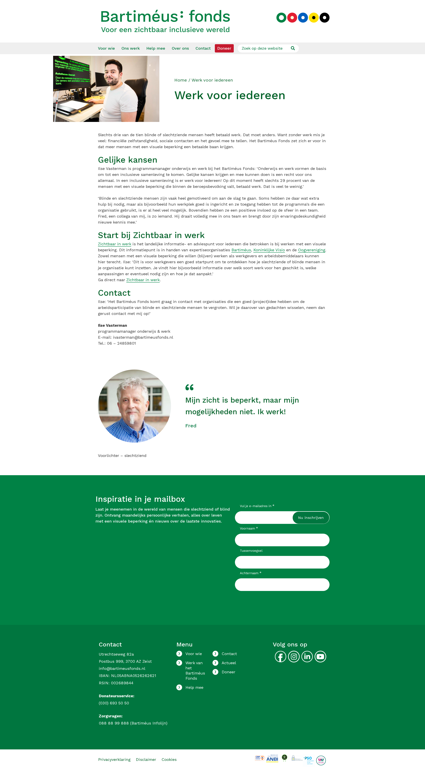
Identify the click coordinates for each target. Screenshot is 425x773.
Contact (203, 48)
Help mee (155, 48)
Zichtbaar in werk (114, 244)
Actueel (229, 663)
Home (180, 80)
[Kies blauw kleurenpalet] (303, 18)
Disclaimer (146, 759)
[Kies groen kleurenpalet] (281, 18)
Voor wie (106, 48)
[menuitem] (106, 48)
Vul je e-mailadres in (257, 506)
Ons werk (131, 48)
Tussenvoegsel (251, 550)
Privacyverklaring (114, 759)
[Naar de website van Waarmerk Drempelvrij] (284, 757)
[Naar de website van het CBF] (260, 757)
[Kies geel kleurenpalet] (314, 18)
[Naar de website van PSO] (309, 760)
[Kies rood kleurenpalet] (292, 18)
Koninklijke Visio (269, 250)
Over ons (180, 48)
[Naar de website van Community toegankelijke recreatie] (321, 760)
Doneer (224, 48)
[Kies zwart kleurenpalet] (325, 18)
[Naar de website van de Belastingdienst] (272, 758)
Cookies (169, 759)
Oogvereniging (311, 250)
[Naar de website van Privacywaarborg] (297, 757)
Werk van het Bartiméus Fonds (195, 671)
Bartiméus (241, 250)
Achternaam (251, 573)
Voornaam (249, 528)
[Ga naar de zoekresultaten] (292, 48)
